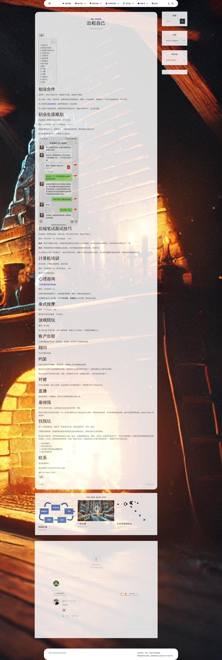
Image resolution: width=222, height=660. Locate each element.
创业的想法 (51, 104)
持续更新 (98, 19)
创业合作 (45, 45)
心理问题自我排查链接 (47, 284)
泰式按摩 (45, 58)
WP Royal (62, 653)
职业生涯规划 (46, 48)
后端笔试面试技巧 (48, 50)
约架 (44, 69)
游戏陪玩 (45, 61)
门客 (73, 408)
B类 (92, 19)
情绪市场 (43, 527)
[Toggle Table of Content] (51, 42)
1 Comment (149, 484)
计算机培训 (46, 53)
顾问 (43, 66)
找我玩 (44, 79)
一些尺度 (82, 524)
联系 (44, 82)
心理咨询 (45, 55)
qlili (63, 468)
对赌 (44, 71)
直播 (44, 74)
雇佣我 (44, 77)
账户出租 (45, 63)
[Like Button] (41, 35)
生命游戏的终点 (124, 524)
